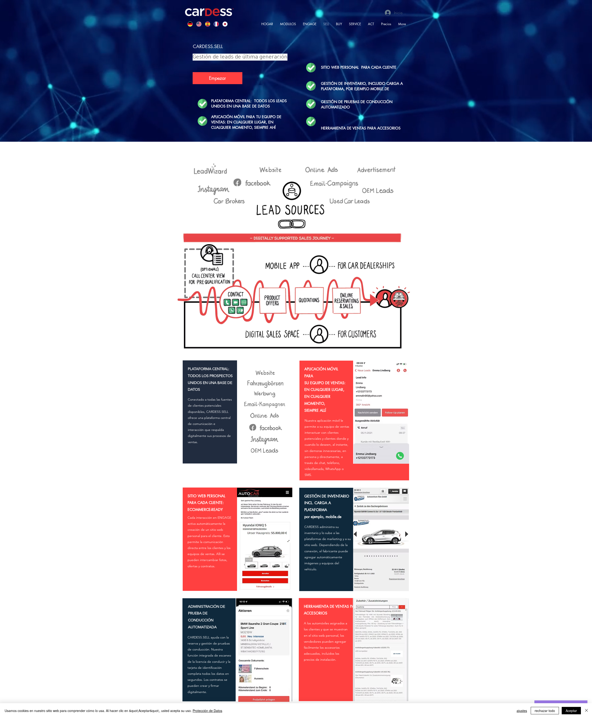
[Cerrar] (586, 710)
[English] (197, 24)
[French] (214, 24)
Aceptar (571, 710)
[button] (217, 78)
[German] (188, 24)
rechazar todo (545, 710)
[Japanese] (223, 24)
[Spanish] (206, 24)
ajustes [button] (522, 710)
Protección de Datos (207, 710)
